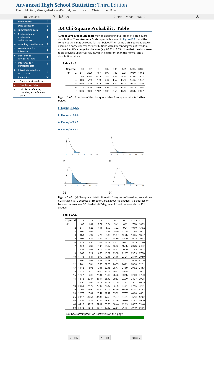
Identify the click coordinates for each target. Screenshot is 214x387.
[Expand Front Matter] (47, 22)
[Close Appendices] (47, 77)
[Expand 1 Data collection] (47, 26)
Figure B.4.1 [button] (130, 39)
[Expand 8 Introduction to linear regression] (47, 71)
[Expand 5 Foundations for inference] (47, 50)
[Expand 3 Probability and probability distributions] (47, 37)
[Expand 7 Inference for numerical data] (47, 64)
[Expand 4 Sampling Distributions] (47, 44)
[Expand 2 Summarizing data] (47, 30)
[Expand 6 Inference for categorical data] (47, 57)
